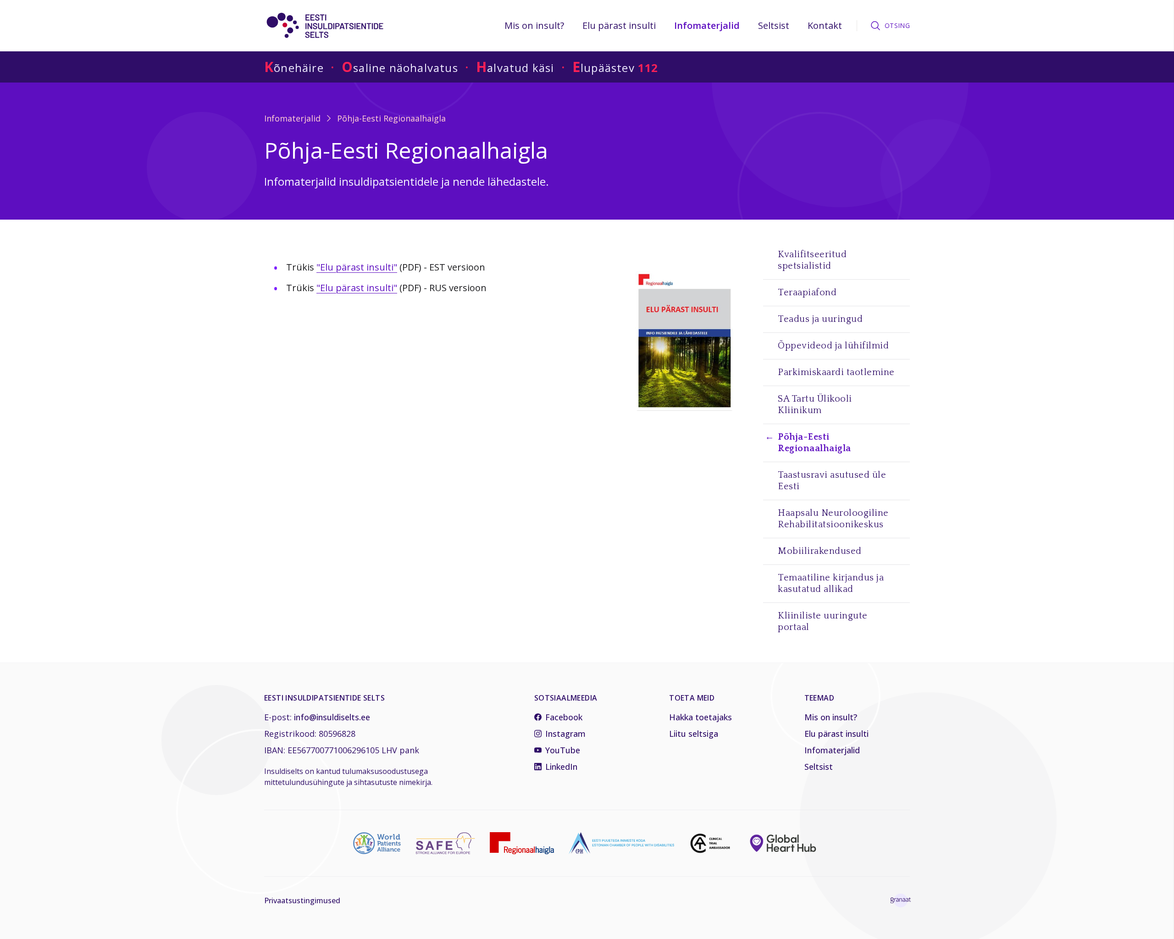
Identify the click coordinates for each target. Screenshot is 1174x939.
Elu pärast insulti (619, 25)
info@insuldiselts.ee (332, 717)
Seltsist (773, 25)
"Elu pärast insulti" (356, 267)
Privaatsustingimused (302, 900)
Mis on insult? (534, 25)
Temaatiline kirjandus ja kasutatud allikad (831, 583)
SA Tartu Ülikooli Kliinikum (815, 404)
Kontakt (825, 25)
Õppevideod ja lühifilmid (833, 346)
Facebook (563, 717)
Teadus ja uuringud (820, 319)
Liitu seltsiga (693, 733)
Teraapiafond (807, 292)
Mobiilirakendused (820, 551)
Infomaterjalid (707, 25)
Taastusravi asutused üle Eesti (832, 481)
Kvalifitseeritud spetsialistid (812, 260)
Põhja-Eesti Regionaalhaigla (391, 118)
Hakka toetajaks (700, 717)
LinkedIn (561, 766)
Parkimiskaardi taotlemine (836, 372)
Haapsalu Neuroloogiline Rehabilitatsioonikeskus (833, 519)
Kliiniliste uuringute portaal (823, 621)
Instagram (565, 733)
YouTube (562, 750)
